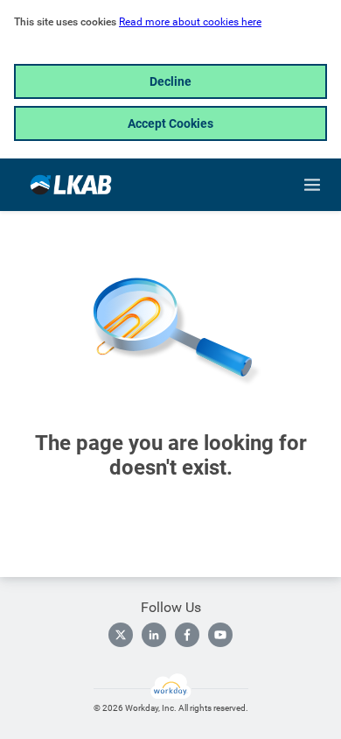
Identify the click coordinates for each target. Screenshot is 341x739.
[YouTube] (220, 635)
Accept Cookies (170, 123)
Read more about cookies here (190, 22)
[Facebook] (187, 635)
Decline (170, 81)
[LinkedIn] (154, 635)
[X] (120, 635)
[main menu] (312, 184)
